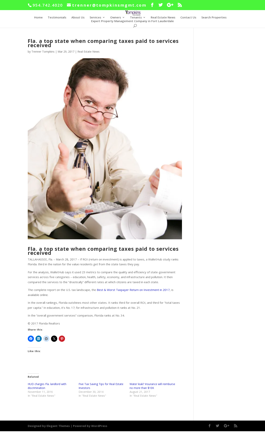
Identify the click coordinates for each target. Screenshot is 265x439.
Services (95, 17)
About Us (78, 17)
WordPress (99, 426)
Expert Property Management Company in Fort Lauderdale (132, 21)
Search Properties (214, 17)
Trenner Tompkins (43, 51)
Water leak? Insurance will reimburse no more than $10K (152, 386)
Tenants (136, 17)
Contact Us (188, 17)
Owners (115, 17)
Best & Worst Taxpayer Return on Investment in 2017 (133, 290)
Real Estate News (163, 17)
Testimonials (57, 17)
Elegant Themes (58, 426)
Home (38, 17)
